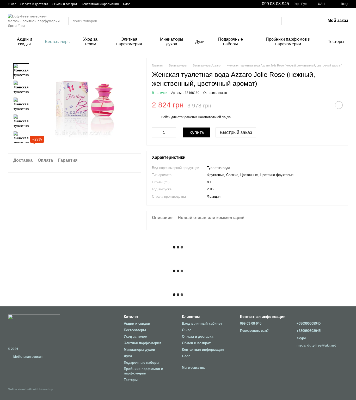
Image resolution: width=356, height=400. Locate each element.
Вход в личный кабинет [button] (202, 323)
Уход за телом (90, 41)
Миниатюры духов (171, 41)
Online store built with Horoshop (30, 389)
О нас (12, 4)
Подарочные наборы (230, 41)
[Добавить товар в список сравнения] (326, 105)
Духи (200, 41)
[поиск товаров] (277, 21)
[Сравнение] (294, 21)
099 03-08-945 (275, 4)
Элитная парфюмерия (129, 41)
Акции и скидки (24, 41)
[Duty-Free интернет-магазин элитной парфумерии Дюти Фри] (34, 327)
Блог (126, 4)
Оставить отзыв (215, 93)
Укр (296, 3)
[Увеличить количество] (172, 132)
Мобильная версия (27, 357)
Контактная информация (100, 4)
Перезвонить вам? (254, 330)
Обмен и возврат (64, 4)
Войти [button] (165, 117)
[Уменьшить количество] (155, 132)
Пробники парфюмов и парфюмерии (288, 41)
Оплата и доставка (34, 4)
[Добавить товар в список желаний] (339, 105)
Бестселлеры (58, 41)
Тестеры (336, 41)
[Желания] (308, 21)
